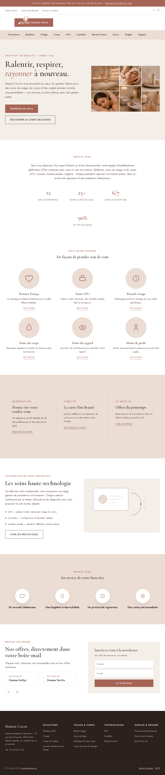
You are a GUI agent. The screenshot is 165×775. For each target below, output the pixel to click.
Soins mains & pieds (144, 736)
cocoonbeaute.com (29, 768)
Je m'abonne (124, 683)
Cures (116, 34)
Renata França (110, 741)
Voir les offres (123, 424)
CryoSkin (81, 34)
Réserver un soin (21, 108)
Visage (46, 736)
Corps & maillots (50, 741)
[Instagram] (158, 10)
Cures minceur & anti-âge (85, 746)
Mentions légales (146, 768)
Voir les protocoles (24, 534)
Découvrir (29, 308)
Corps (57, 34)
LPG (68, 34)
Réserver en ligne (22, 432)
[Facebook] (153, 10)
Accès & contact (50, 10)
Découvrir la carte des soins (30, 119)
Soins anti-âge (80, 736)
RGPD (157, 768)
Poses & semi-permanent (146, 730)
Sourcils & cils (141, 741)
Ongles (128, 34)
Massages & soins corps (84, 741)
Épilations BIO (49, 730)
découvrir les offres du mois (118, 3)
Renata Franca (99, 34)
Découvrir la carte (75, 427)
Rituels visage (80, 730)
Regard (142, 34)
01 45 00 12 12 (16, 749)
